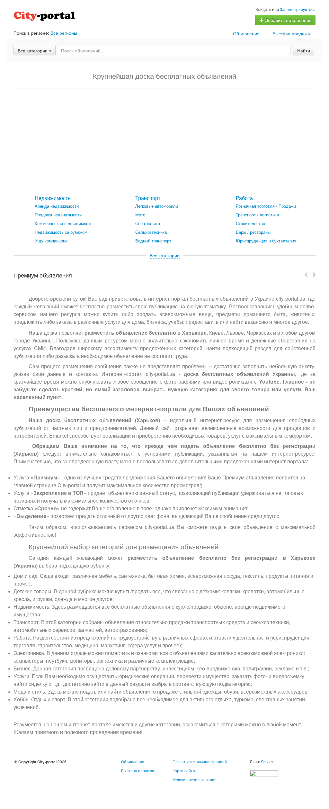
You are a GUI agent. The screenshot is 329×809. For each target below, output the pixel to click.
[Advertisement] (164, 142)
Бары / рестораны (253, 232)
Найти (303, 50)
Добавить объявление (288, 20)
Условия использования (195, 779)
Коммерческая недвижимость (64, 223)
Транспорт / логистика (257, 215)
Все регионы (63, 33)
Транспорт (147, 198)
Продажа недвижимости (58, 215)
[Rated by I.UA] (264, 773)
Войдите (263, 9)
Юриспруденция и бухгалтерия (266, 241)
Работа (244, 198)
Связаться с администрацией (200, 761)
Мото (140, 215)
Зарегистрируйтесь (297, 9)
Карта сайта (184, 770)
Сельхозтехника (151, 232)
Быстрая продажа (291, 33)
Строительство (250, 223)
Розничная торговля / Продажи (266, 206)
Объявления (246, 33)
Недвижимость (52, 198)
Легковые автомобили (156, 206)
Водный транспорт (153, 241)
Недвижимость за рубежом (61, 232)
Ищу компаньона (51, 241)
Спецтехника (147, 223)
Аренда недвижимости (57, 206)
